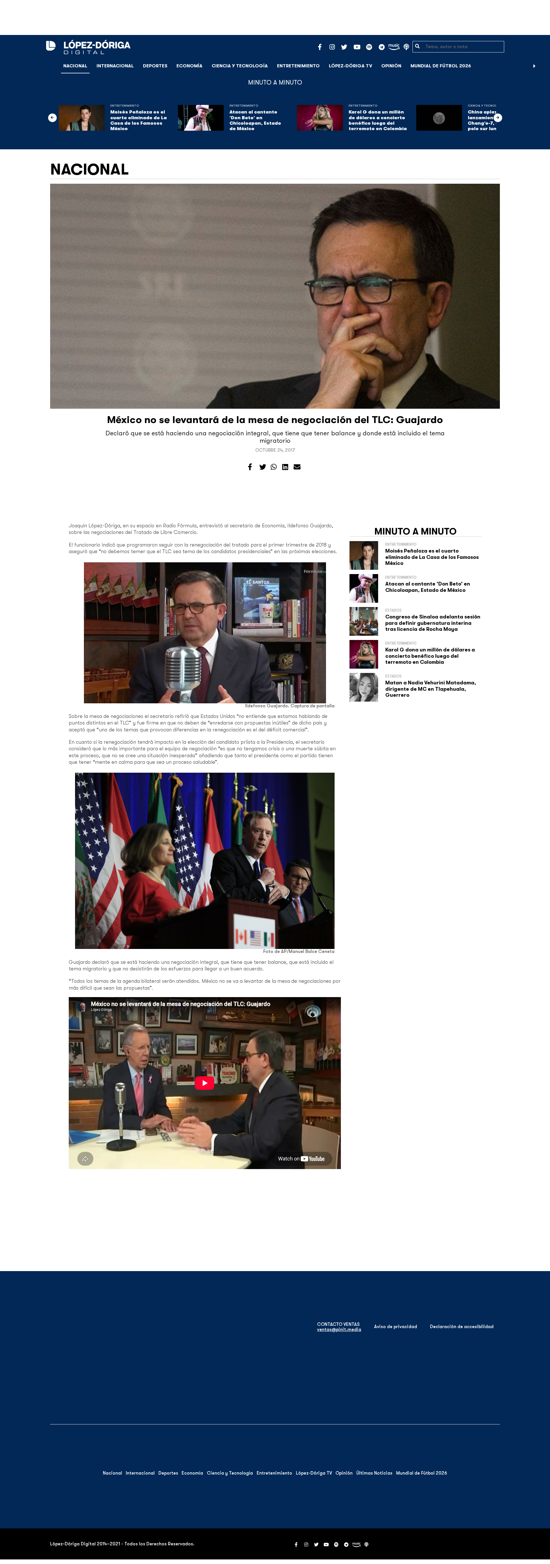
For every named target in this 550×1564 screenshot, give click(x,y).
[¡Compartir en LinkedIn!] (285, 467)
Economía (189, 65)
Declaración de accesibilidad (462, 1326)
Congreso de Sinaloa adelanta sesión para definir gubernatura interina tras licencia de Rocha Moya (432, 623)
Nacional (75, 65)
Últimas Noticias (374, 1473)
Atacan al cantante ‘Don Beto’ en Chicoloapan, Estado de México (255, 120)
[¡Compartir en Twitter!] (262, 467)
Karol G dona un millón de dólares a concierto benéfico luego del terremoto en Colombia (378, 120)
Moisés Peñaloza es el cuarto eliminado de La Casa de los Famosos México (138, 120)
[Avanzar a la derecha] (534, 66)
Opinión (391, 65)
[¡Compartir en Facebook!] (250, 467)
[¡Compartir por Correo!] (297, 467)
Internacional (115, 65)
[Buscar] (542, 65)
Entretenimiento (298, 65)
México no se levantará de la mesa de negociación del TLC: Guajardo (275, 420)
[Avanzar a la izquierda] (52, 117)
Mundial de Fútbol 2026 (440, 65)
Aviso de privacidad (395, 1326)
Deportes (155, 65)
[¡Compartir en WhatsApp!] (274, 467)
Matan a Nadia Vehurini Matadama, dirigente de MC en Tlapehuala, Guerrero (430, 689)
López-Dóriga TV (350, 65)
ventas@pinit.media (339, 1329)
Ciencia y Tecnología (240, 65)
